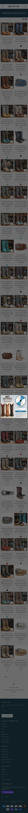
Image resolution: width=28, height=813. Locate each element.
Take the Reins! (20, 411)
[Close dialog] (26, 395)
